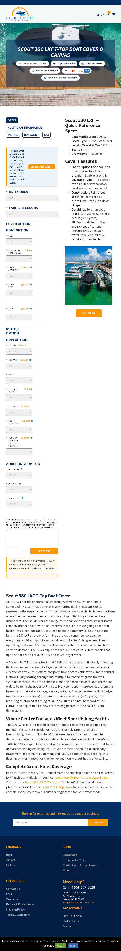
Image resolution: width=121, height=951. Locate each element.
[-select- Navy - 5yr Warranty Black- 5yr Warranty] (32, 214)
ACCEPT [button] (60, 945)
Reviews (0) (31, 135)
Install (13, 135)
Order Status (71, 921)
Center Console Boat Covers (80, 865)
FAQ (46, 135)
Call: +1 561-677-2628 (79, 887)
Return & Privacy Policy (20, 904)
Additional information (25, 127)
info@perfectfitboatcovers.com (78, 902)
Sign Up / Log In (72, 915)
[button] (109, 252)
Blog (9, 854)
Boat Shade (70, 854)
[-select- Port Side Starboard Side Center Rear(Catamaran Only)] (19, 276)
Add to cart (44, 551)
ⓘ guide (28, 250)
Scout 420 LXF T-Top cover (43, 782)
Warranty (12, 899)
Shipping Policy (15, 909)
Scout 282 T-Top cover (57, 787)
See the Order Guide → (42, 166)
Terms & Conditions (18, 914)
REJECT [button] (73, 945)
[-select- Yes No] (19, 451)
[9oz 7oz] (32, 198)
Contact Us (13, 888)
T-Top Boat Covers (74, 860)
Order (12, 120)
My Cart (68, 926)
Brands (67, 870)
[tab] (12, 120)
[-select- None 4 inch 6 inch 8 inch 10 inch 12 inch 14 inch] (19, 489)
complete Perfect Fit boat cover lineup (82, 777)
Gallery (10, 865)
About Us (11, 860)
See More (89, 313)
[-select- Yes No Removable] (19, 397)
